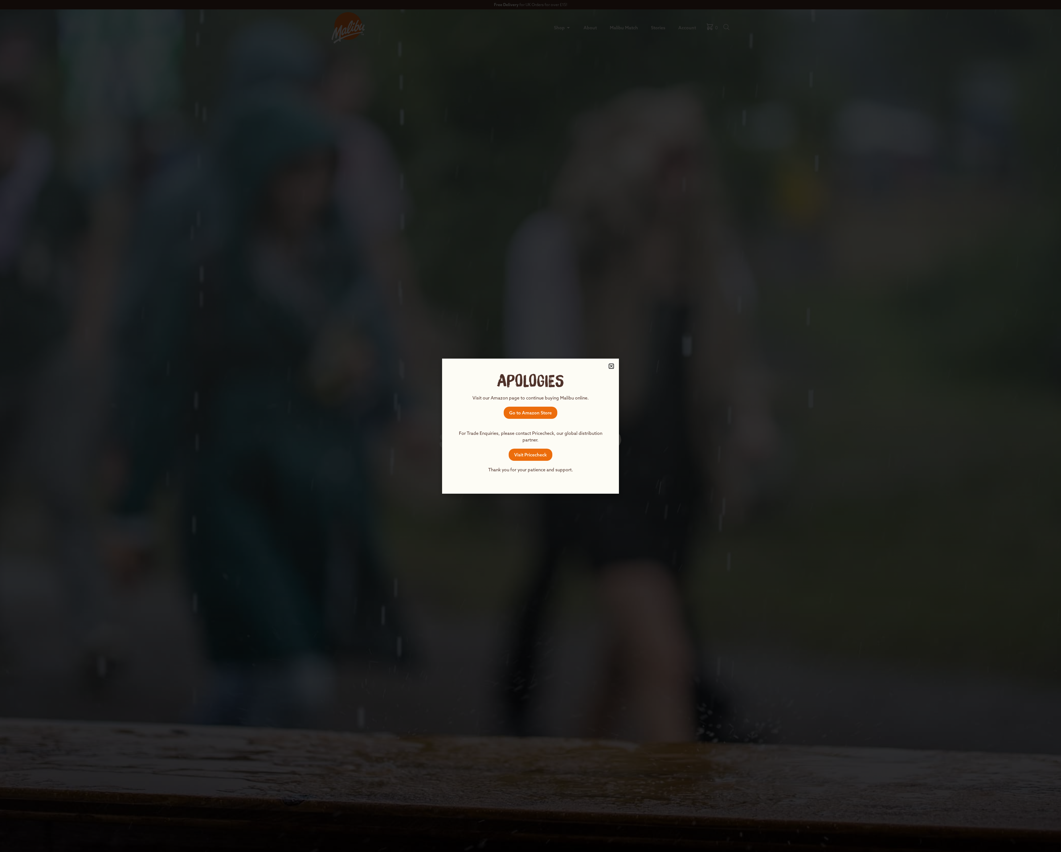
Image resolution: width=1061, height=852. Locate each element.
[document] (530, 426)
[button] (611, 366)
